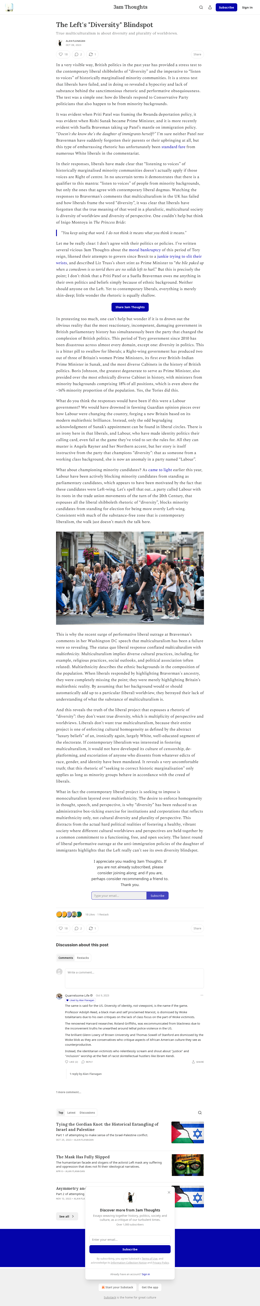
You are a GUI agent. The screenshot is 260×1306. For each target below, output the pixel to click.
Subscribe (226, 7)
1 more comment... (68, 1092)
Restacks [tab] (83, 958)
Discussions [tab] (87, 1112)
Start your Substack (119, 1287)
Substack (110, 1297)
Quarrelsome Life (77, 995)
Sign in (247, 7)
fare (181, 147)
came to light (160, 470)
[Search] (201, 7)
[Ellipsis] (202, 995)
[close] (169, 1192)
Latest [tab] (71, 1112)
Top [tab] (60, 1112)
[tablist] (73, 958)
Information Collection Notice (129, 1262)
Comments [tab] (65, 958)
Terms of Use (149, 1258)
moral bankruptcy (145, 250)
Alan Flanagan (75, 41)
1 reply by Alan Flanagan (86, 1074)
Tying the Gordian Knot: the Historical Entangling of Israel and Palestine (107, 1127)
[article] (130, 1134)
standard (169, 147)
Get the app (150, 1287)
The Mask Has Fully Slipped (83, 1156)
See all (64, 1216)
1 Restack (103, 914)
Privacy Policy (161, 1262)
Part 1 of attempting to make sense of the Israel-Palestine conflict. (102, 1135)
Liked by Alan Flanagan (82, 1000)
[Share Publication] (210, 7)
